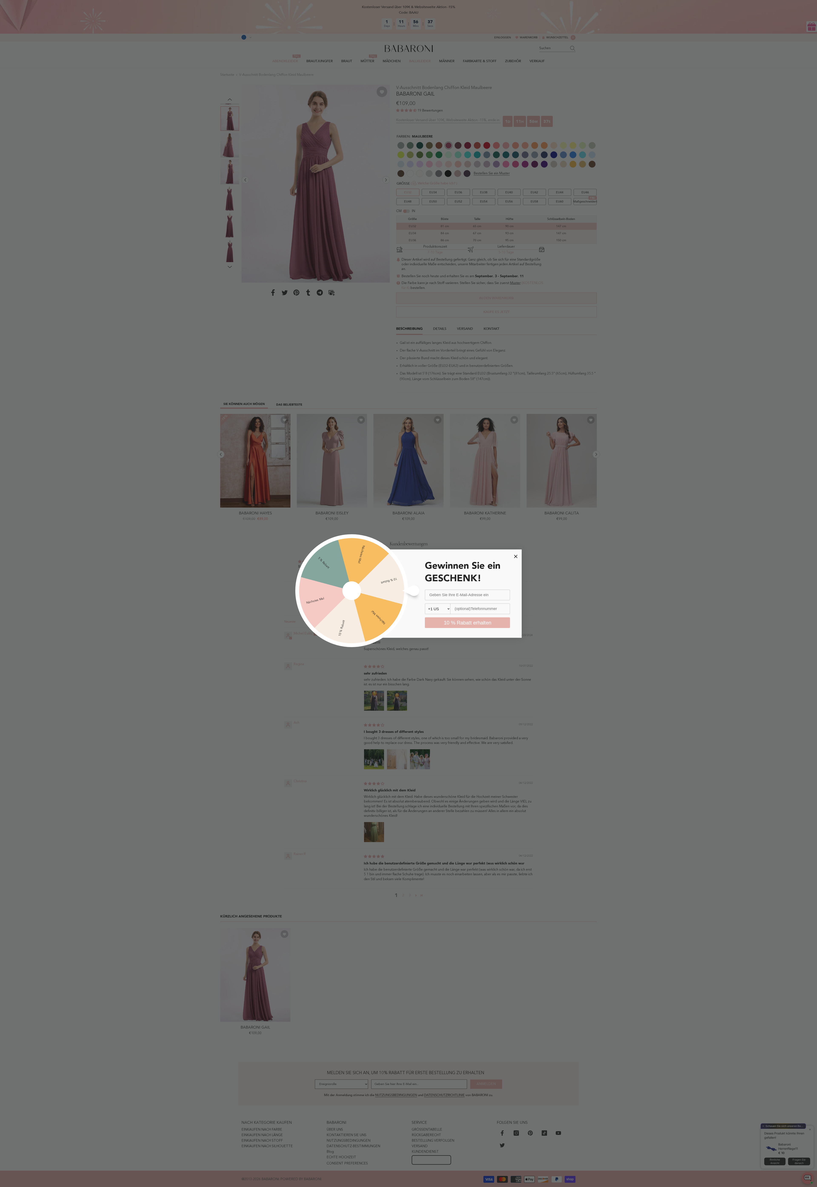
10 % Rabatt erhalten (467, 622)
